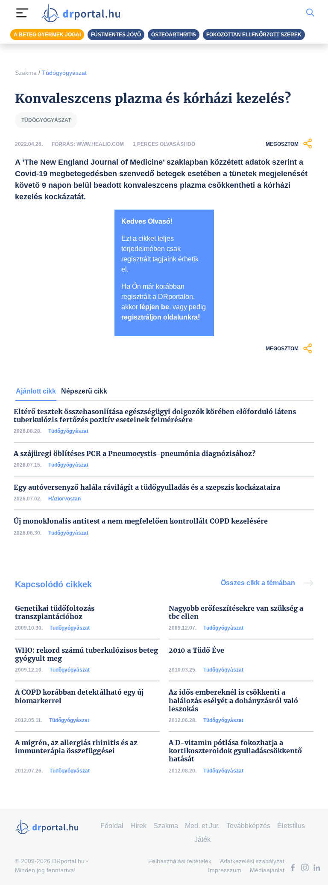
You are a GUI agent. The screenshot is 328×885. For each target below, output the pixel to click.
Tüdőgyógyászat (64, 72)
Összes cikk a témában (259, 582)
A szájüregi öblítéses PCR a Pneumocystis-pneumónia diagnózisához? (134, 454)
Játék (202, 839)
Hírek (138, 825)
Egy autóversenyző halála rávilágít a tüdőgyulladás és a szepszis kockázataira (147, 487)
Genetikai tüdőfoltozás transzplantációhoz (54, 612)
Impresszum (224, 870)
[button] (293, 868)
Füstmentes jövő (116, 35)
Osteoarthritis (173, 35)
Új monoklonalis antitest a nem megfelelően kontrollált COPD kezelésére (141, 521)
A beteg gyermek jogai (47, 35)
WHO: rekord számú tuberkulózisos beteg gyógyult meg (86, 654)
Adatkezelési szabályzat (252, 861)
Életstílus (291, 825)
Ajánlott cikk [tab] (36, 391)
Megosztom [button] (282, 144)
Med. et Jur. (202, 825)
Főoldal (111, 825)
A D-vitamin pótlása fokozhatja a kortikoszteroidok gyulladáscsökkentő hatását (235, 751)
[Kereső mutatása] (310, 12)
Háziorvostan (64, 499)
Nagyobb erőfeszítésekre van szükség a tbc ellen (236, 612)
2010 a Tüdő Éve (196, 650)
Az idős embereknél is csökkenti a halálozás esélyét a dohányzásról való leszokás (233, 700)
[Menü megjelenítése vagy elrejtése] (22, 12)
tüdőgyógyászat (46, 120)
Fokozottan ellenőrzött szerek (254, 35)
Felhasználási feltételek (179, 861)
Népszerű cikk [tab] (84, 391)
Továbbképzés (248, 825)
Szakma (26, 72)
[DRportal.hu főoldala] (83, 12)
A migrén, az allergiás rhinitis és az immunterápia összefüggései (76, 747)
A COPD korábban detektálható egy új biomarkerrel (79, 696)
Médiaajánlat (267, 870)
